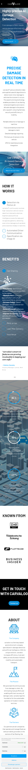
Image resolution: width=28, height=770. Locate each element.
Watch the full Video (12, 170)
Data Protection (8, 767)
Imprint (21, 767)
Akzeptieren (14, 756)
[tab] (14, 202)
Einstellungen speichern (14, 764)
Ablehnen (14, 760)
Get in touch (9, 41)
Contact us (14, 603)
